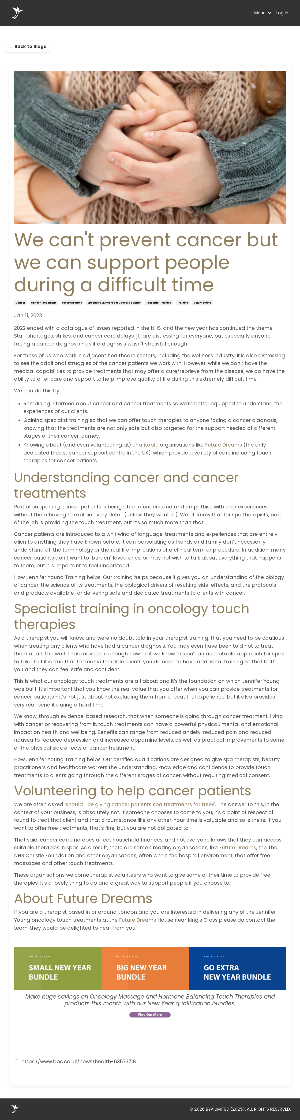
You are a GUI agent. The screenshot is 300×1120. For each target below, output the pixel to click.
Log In (282, 13)
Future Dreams (223, 444)
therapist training (158, 302)
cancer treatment (43, 302)
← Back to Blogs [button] (27, 46)
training (182, 302)
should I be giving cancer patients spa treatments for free (139, 804)
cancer (20, 302)
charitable (145, 444)
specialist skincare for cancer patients (114, 302)
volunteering (202, 302)
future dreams (72, 302)
